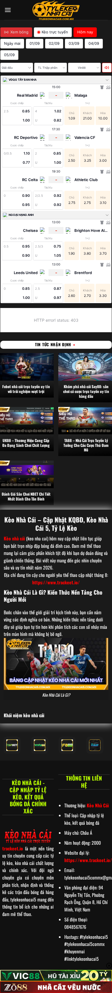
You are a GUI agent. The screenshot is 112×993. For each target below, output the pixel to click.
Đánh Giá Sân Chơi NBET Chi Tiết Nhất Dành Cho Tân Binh (26, 496)
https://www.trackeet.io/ (56, 582)
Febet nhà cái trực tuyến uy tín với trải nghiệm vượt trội (26, 389)
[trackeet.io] (56, 10)
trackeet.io (12, 848)
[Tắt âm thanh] (107, 67)
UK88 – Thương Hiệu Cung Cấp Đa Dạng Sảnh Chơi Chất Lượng (26, 443)
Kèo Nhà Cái (98, 805)
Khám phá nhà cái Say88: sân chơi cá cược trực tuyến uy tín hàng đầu (86, 391)
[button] (7, 10)
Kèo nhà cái (14, 538)
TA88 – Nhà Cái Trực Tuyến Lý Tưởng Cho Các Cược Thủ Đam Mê (86, 445)
